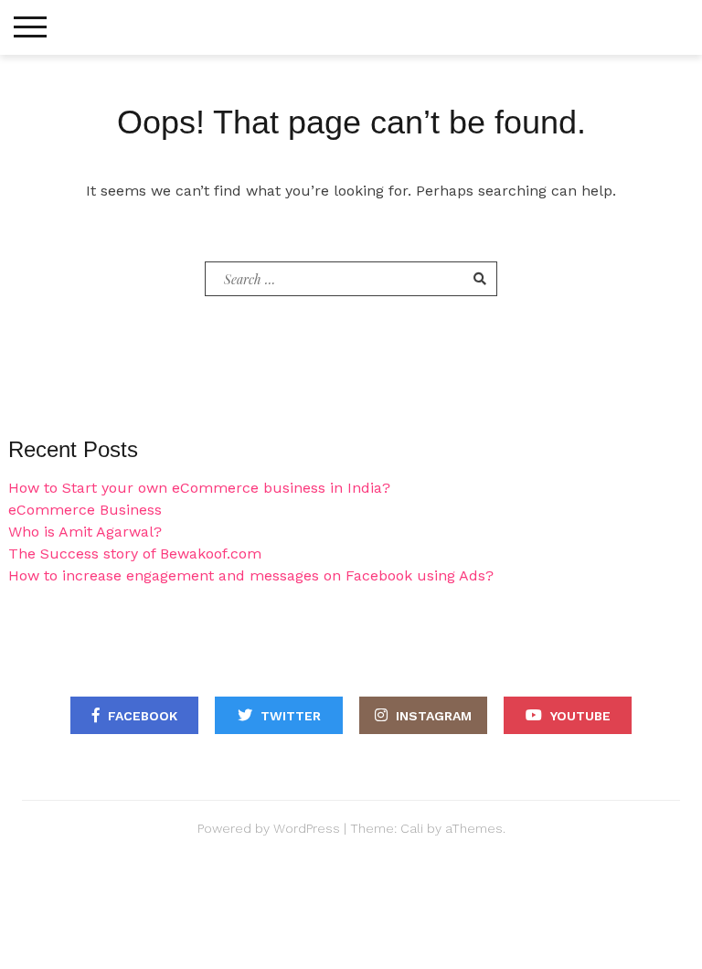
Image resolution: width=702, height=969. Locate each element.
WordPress (306, 828)
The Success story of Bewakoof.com (134, 553)
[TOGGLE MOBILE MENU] (30, 27)
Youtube (580, 715)
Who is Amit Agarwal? (85, 531)
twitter (291, 715)
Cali (411, 828)
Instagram (434, 715)
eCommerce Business (85, 509)
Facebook (142, 715)
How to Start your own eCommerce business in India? (199, 487)
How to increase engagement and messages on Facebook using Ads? (251, 575)
